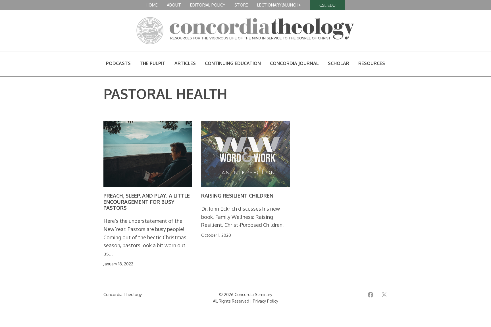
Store (241, 4)
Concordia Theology (122, 294)
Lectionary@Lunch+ (279, 4)
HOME (152, 4)
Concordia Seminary (253, 294)
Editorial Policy (207, 4)
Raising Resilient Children (237, 196)
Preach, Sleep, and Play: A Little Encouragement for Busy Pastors (146, 202)
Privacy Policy (265, 300)
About (174, 4)
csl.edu (327, 5)
